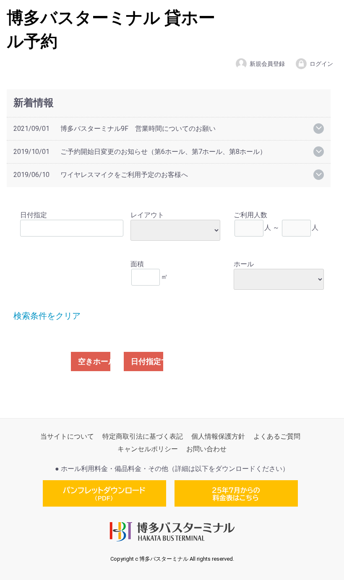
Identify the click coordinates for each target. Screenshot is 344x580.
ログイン (321, 63)
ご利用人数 (250, 215)
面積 (137, 264)
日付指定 (33, 215)
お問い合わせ (206, 449)
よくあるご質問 (276, 436)
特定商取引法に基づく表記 (142, 436)
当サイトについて (67, 436)
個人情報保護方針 (218, 436)
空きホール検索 (94, 361)
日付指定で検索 (147, 361)
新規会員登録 (267, 63)
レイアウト (147, 215)
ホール (244, 264)
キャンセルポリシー (147, 449)
